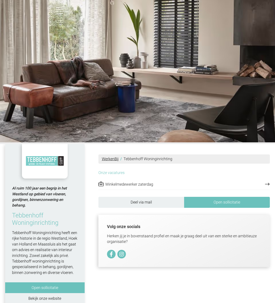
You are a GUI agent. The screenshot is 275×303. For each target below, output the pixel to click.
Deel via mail (141, 202)
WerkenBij (110, 159)
